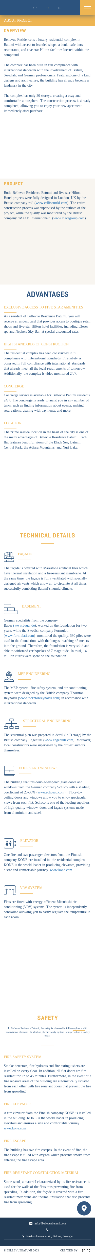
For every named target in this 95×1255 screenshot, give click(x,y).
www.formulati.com (19, 636)
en (47, 7)
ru (60, 7)
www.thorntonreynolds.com (39, 698)
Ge (35, 7)
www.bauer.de (24, 625)
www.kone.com (61, 870)
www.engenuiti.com (59, 740)
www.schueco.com (51, 792)
